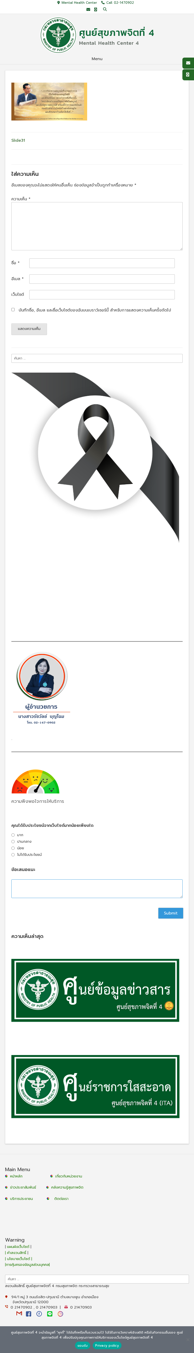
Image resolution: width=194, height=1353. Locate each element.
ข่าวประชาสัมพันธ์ (24, 1187)
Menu (97, 59)
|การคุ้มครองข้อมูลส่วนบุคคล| (27, 1264)
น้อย (20, 848)
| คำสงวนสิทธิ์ (16, 1252)
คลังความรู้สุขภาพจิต (67, 1187)
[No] (187, 1339)
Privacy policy (107, 1345)
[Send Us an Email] (88, 9)
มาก (20, 835)
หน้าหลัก (16, 1176)
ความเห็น (21, 199)
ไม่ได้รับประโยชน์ (29, 854)
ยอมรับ (83, 1345)
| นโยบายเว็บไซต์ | (18, 1259)
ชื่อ (15, 263)
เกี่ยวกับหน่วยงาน (68, 1176)
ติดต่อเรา (61, 1198)
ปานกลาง (24, 841)
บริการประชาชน (22, 1198)
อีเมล (17, 279)
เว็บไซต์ (17, 295)
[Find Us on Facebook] (96, 9)
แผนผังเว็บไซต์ (18, 1246)
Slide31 (18, 140)
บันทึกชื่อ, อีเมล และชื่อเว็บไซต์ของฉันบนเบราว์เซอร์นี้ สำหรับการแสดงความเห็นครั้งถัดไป (95, 310)
